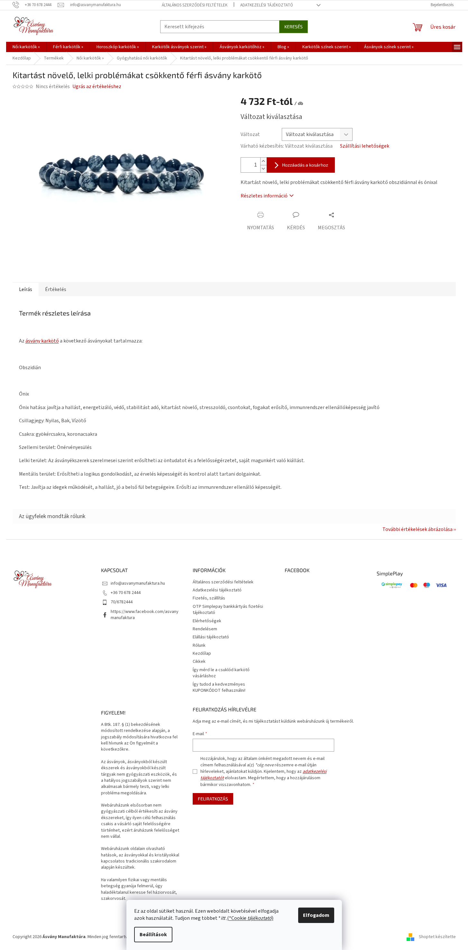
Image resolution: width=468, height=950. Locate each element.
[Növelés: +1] (263, 161)
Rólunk (199, 645)
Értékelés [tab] (55, 289)
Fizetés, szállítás (209, 598)
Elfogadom (316, 915)
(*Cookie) (250, 918)
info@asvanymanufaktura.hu (138, 583)
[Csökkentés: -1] (263, 168)
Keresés (293, 26)
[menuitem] (26, 47)
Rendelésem (205, 629)
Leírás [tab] (25, 289)
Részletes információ (264, 195)
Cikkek (199, 661)
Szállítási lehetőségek (364, 146)
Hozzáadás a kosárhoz (305, 165)
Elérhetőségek (207, 621)
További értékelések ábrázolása (417, 529)
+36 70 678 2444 (126, 592)
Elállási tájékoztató (211, 637)
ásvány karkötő (42, 340)
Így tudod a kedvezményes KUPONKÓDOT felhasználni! (219, 687)
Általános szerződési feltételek (194, 5)
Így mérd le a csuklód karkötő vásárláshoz (221, 673)
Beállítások (153, 934)
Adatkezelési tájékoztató (266, 5)
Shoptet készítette (437, 937)
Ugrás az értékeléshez (96, 86)
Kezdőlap (202, 653)
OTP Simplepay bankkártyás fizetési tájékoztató (228, 609)
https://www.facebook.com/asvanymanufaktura (145, 614)
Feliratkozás (213, 798)
